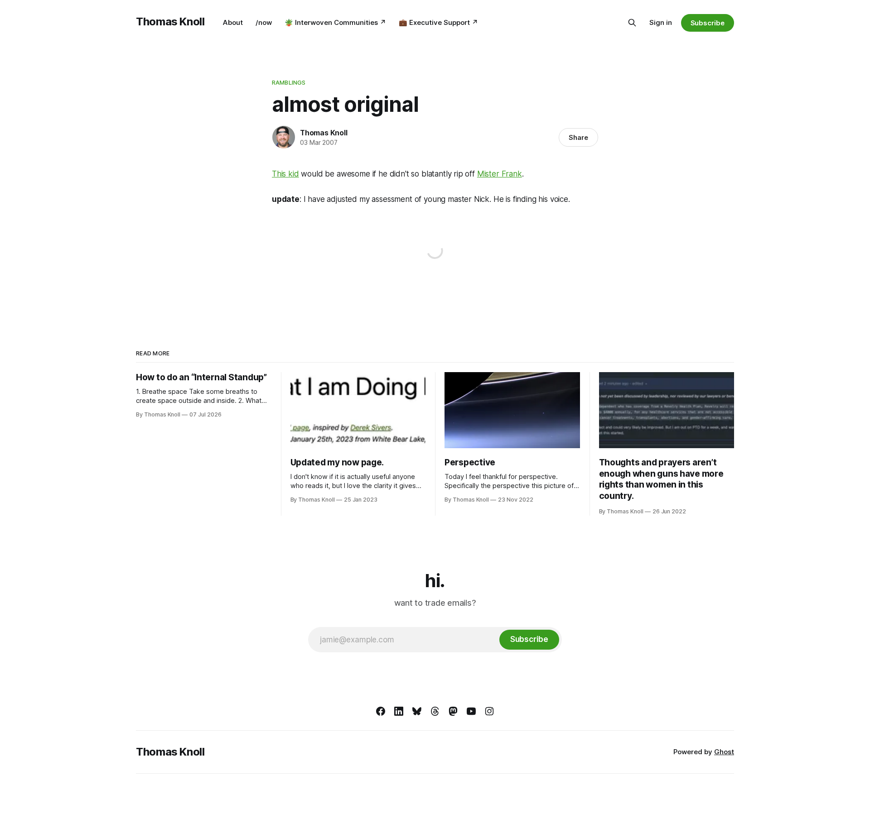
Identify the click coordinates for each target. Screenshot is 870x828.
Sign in (660, 22)
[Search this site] (632, 22)
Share (578, 137)
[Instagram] (489, 711)
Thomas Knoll (170, 21)
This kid (285, 173)
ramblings (288, 82)
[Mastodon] (453, 711)
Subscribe (708, 23)
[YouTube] (471, 711)
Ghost (724, 751)
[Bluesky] (416, 711)
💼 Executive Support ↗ (438, 22)
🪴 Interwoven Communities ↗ (335, 22)
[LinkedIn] (398, 711)
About (233, 22)
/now (264, 22)
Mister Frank (499, 173)
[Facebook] (380, 711)
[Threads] (435, 711)
